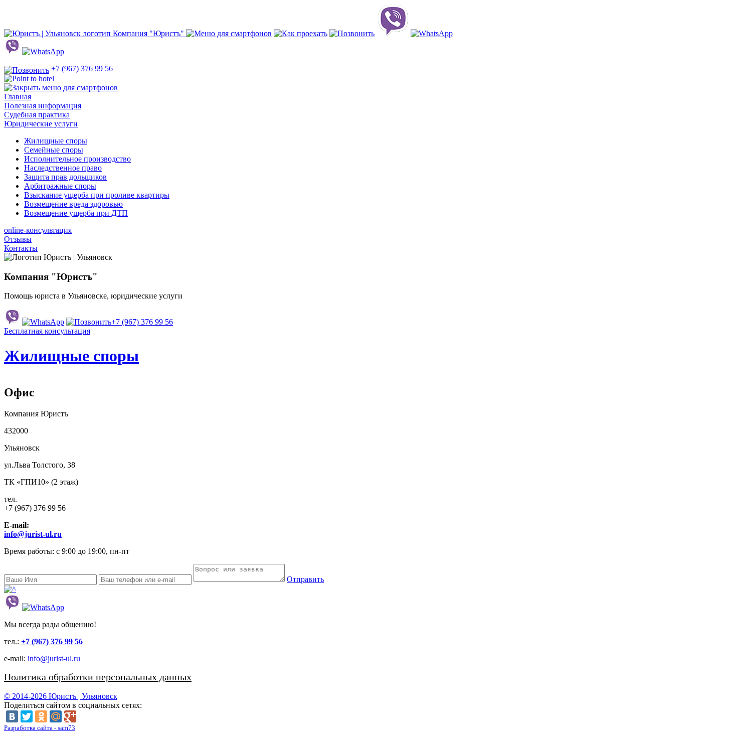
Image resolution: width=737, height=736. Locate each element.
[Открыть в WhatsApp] (432, 33)
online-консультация (38, 230)
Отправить (305, 579)
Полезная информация (42, 105)
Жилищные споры (55, 140)
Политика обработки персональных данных (98, 676)
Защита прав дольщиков (65, 177)
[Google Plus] (70, 716)
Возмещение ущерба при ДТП (76, 213)
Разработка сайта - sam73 (39, 727)
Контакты (21, 248)
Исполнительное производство (77, 159)
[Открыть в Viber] (393, 33)
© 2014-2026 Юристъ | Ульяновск (60, 696)
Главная (17, 96)
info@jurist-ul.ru (33, 534)
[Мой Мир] (56, 716)
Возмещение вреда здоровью (73, 204)
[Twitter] (27, 716)
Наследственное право (63, 168)
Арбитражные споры (60, 186)
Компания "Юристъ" (148, 33)
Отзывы (18, 239)
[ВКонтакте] (12, 716)
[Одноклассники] (41, 716)
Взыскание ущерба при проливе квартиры (96, 195)
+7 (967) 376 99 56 (81, 68)
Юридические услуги (41, 123)
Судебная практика (37, 114)
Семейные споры (53, 149)
